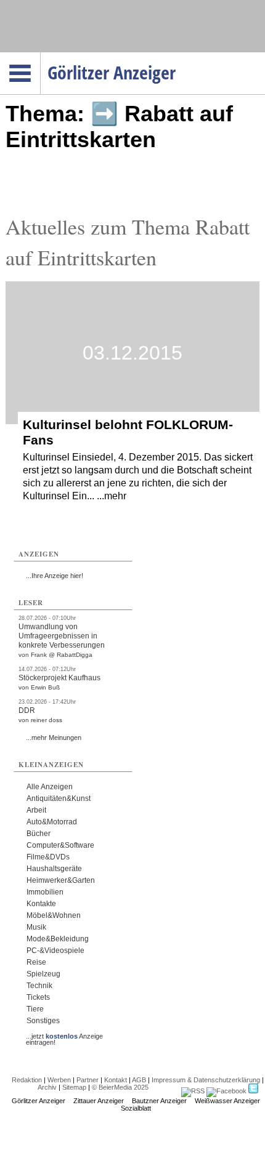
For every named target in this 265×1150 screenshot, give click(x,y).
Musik (36, 927)
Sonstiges (43, 1021)
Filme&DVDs (48, 857)
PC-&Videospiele (55, 950)
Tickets (38, 997)
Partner (87, 1080)
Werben (59, 1080)
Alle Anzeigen (49, 787)
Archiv (47, 1087)
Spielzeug (43, 974)
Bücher (38, 833)
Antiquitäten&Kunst (58, 798)
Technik (39, 986)
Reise (36, 962)
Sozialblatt (136, 1108)
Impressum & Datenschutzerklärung (206, 1080)
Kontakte (41, 904)
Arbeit (36, 810)
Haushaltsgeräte (54, 869)
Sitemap (74, 1087)
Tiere (35, 1009)
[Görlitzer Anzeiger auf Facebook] (226, 1091)
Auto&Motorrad (51, 822)
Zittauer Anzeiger (98, 1100)
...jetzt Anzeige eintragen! (64, 1036)
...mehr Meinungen (53, 737)
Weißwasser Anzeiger (227, 1100)
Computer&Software (60, 845)
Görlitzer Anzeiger (38, 1100)
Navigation (40, 56)
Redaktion (27, 1080)
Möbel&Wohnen (53, 915)
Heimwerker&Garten (60, 880)
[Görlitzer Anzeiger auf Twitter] (253, 1091)
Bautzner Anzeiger (159, 1100)
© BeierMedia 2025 (120, 1087)
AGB (139, 1080)
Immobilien (44, 892)
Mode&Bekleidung (57, 939)
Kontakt (115, 1080)
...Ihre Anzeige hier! (54, 576)
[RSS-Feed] (193, 1091)
